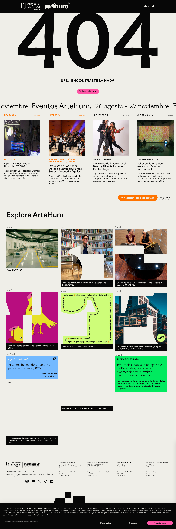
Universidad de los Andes (13, 471)
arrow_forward (167, 197)
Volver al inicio (88, 91)
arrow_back (161, 197)
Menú (146, 6)
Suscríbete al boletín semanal (139, 197)
